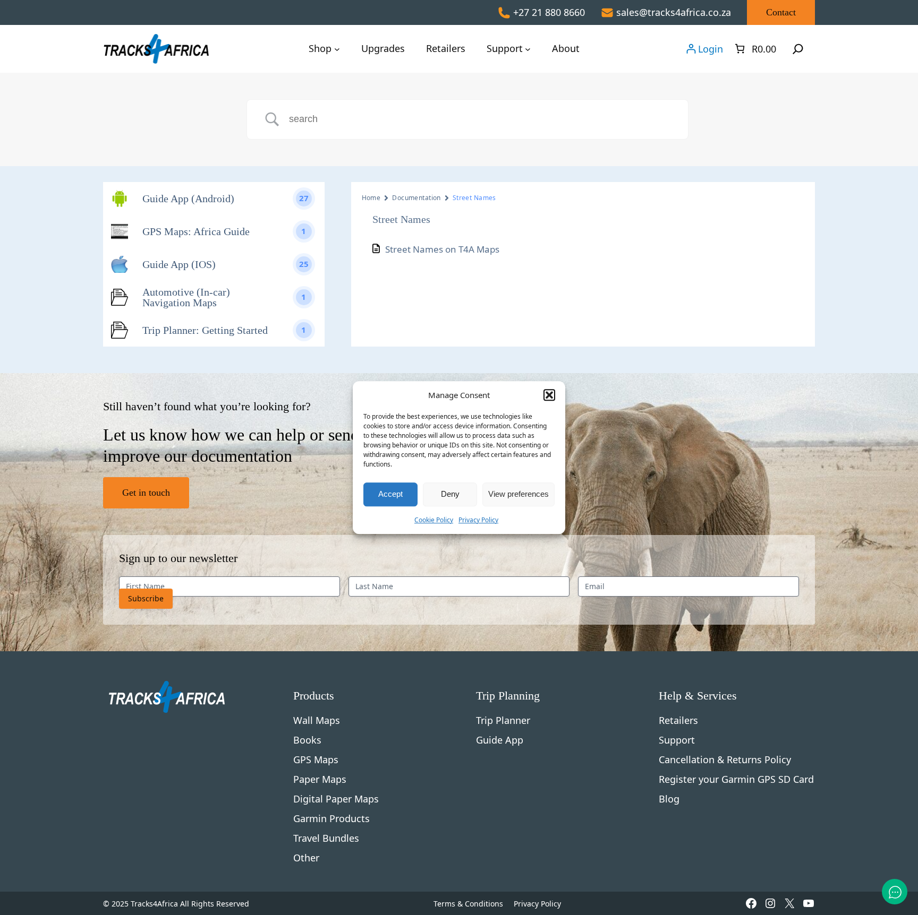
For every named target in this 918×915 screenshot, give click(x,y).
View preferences (518, 493)
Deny (450, 493)
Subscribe (146, 598)
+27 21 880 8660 (549, 12)
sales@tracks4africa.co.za (673, 12)
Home (371, 197)
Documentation (416, 197)
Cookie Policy (433, 519)
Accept (390, 493)
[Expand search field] (798, 49)
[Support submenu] (528, 48)
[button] (549, 395)
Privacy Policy (478, 519)
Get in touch (146, 492)
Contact (781, 12)
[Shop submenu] (337, 48)
